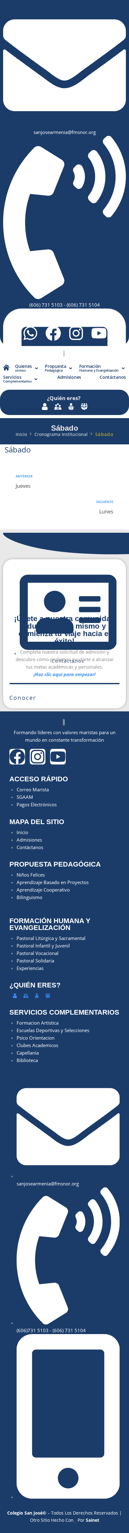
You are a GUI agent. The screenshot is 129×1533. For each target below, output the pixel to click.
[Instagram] (76, 333)
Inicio (21, 434)
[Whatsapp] (30, 333)
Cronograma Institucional (61, 434)
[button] (27, 368)
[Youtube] (99, 333)
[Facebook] (53, 333)
